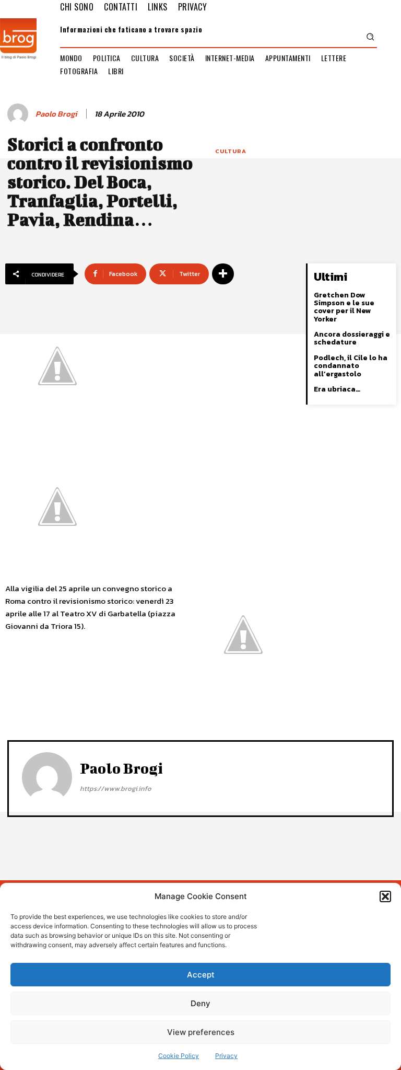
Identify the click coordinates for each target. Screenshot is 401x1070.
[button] (385, 896)
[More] (223, 273)
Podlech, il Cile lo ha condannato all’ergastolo (350, 365)
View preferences (200, 1032)
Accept (201, 975)
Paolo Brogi (56, 114)
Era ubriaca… (337, 389)
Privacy (226, 1056)
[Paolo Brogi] (19, 113)
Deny (200, 1003)
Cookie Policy (178, 1056)
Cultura (230, 151)
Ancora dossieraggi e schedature (352, 338)
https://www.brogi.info (115, 788)
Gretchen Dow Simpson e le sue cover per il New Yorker (344, 307)
